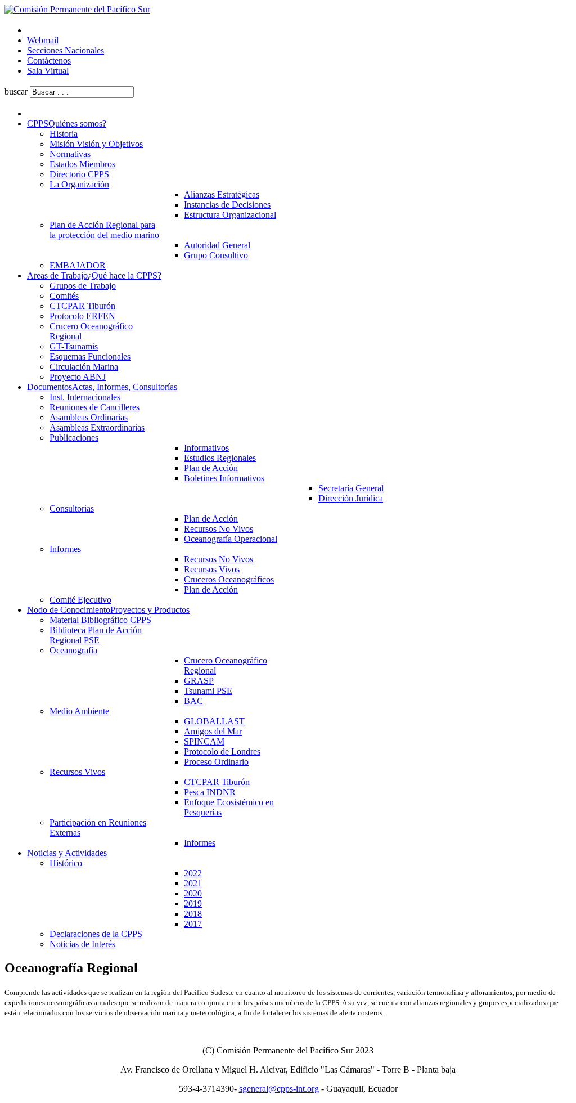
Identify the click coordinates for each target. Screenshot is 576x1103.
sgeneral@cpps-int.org (279, 1088)
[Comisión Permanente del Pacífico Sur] (77, 9)
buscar (16, 91)
